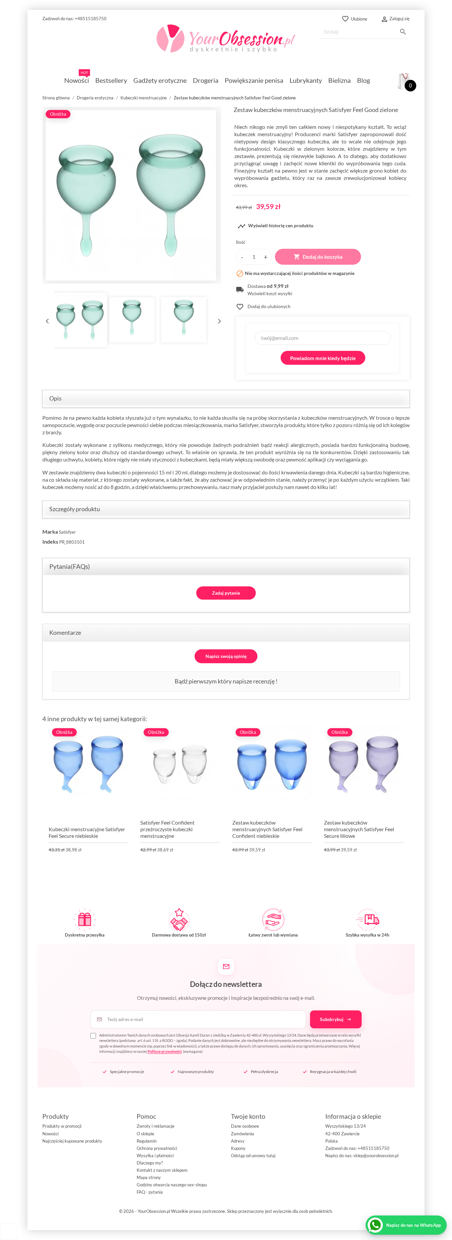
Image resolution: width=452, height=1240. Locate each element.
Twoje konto (248, 1116)
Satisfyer (67, 532)
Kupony (238, 1148)
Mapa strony (149, 1177)
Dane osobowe (245, 1126)
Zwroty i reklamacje (155, 1126)
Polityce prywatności (165, 1051)
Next (217, 319)
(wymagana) (230, 1043)
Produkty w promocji (61, 1126)
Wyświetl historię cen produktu (275, 226)
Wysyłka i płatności (155, 1155)
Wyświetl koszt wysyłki (270, 293)
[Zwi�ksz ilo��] (265, 257)
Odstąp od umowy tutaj (253, 1155)
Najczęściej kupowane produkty (72, 1141)
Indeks (50, 541)
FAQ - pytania (150, 1192)
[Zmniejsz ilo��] (242, 257)
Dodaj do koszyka (318, 256)
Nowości (50, 1133)
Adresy (238, 1141)
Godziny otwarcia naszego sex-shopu (172, 1184)
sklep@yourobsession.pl (375, 1155)
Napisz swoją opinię (226, 656)
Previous (45, 319)
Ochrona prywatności (157, 1148)
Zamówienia (242, 1133)
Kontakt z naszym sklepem (162, 1170)
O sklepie (145, 1133)
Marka (50, 531)
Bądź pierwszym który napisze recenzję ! (226, 681)
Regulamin (147, 1141)
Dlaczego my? (150, 1162)
